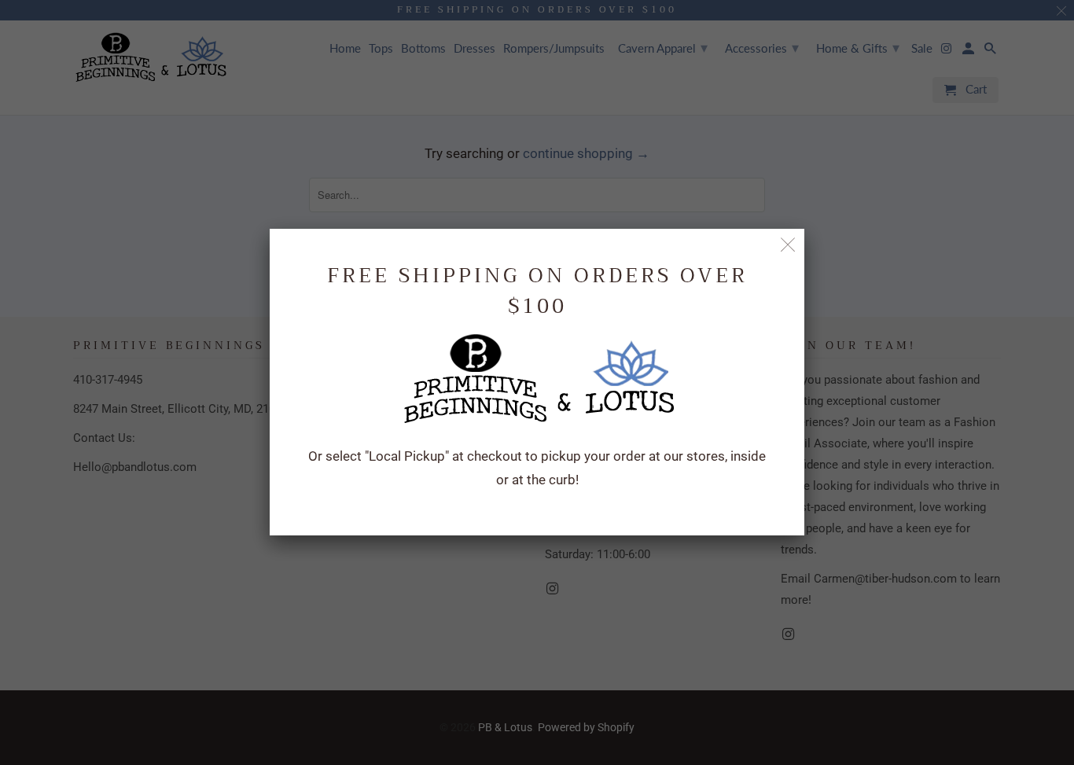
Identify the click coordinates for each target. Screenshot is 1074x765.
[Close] (788, 245)
